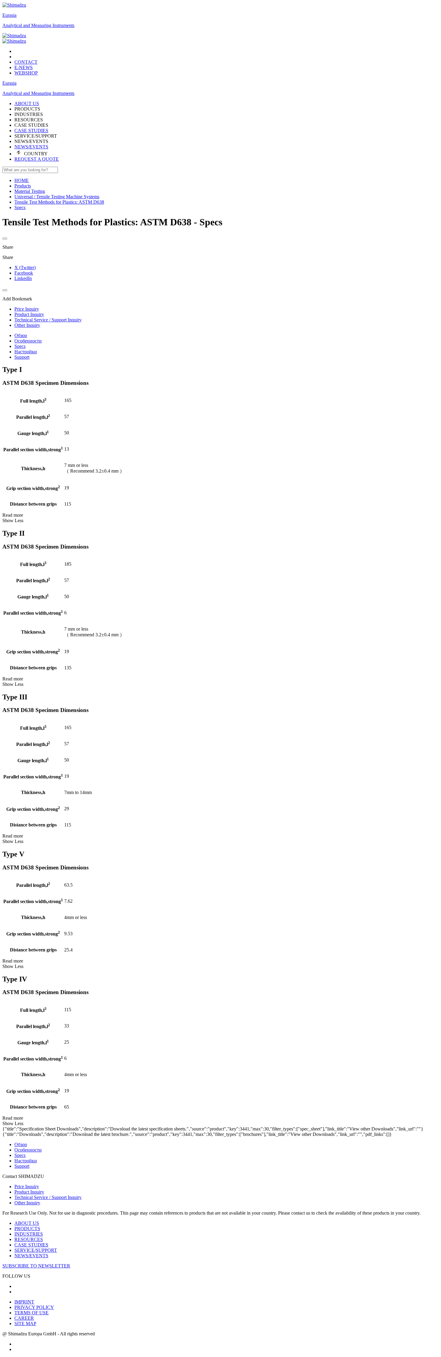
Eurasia (9, 15)
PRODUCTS (27, 1228)
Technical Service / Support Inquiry (48, 1197)
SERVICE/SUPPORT (35, 1250)
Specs (20, 346)
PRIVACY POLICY (34, 1307)
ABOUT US (26, 1223)
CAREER (24, 1318)
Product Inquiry (29, 1191)
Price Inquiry (26, 1186)
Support (21, 357)
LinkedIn (23, 278)
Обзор (20, 335)
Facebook (23, 272)
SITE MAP (25, 1323)
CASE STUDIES (31, 130)
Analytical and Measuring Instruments (38, 25)
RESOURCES (28, 1239)
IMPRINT (24, 1301)
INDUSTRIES (28, 1234)
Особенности (28, 340)
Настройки (25, 351)
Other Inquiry (27, 1202)
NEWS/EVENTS (31, 146)
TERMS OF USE (31, 1312)
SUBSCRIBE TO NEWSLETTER (36, 1265)
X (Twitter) (25, 267)
